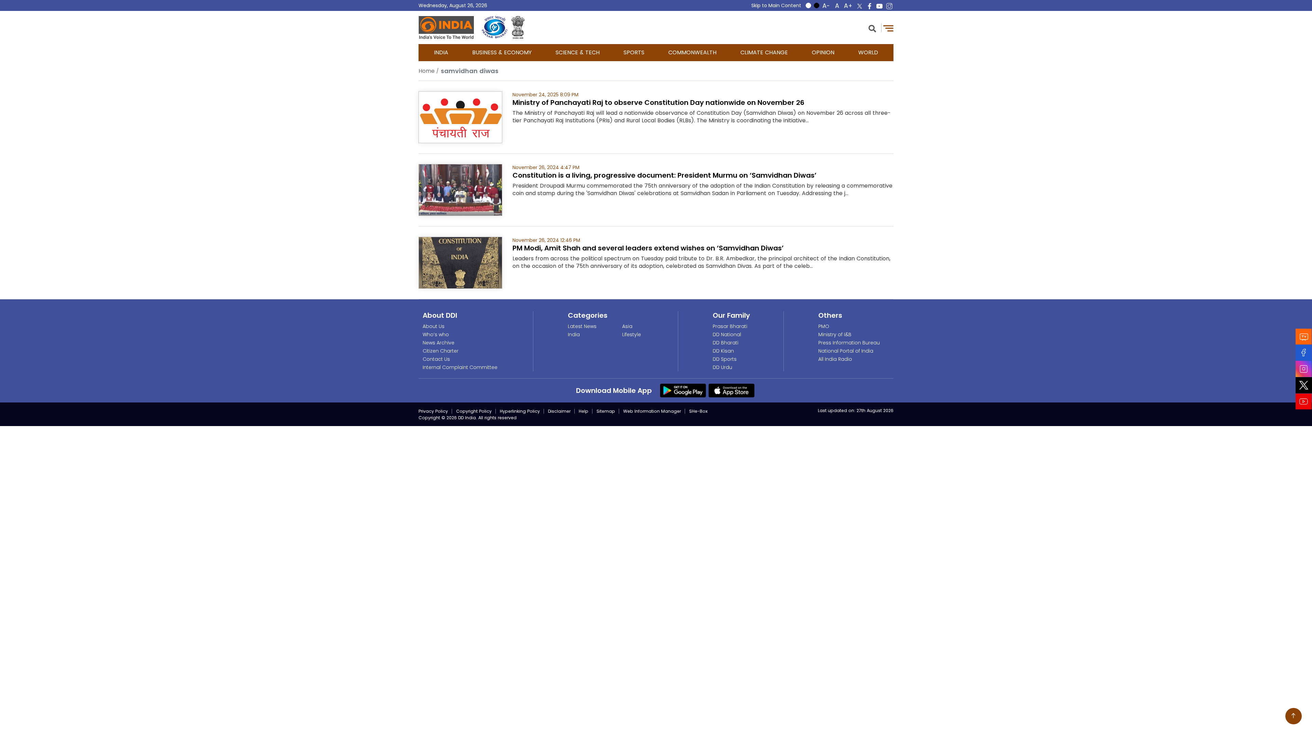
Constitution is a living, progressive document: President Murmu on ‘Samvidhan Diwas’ (664, 175)
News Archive (438, 342)
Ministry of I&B (834, 334)
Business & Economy (502, 52)
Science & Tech (578, 52)
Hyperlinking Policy (520, 411)
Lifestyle (631, 334)
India (441, 52)
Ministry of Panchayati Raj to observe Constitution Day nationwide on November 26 (658, 102)
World (868, 52)
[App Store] (731, 390)
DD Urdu (722, 367)
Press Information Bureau (849, 342)
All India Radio (835, 359)
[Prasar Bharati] (494, 27)
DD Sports (725, 359)
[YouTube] (1304, 402)
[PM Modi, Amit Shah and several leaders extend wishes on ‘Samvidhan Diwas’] (460, 262)
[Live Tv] (1304, 337)
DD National (727, 334)
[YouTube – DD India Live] (879, 6)
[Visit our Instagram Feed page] (1304, 369)
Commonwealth (692, 52)
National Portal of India (845, 350)
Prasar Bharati (730, 326)
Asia (627, 326)
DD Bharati (725, 342)
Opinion (823, 52)
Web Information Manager (652, 411)
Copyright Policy (474, 411)
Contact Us (436, 359)
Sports (634, 52)
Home (427, 71)
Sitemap (606, 411)
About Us (434, 326)
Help (583, 411)
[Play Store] (683, 390)
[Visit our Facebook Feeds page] (1304, 353)
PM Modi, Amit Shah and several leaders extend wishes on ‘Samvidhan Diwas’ (648, 248)
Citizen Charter (441, 350)
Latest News (582, 326)
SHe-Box (698, 411)
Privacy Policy (433, 411)
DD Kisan (723, 350)
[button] (872, 28)
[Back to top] (1293, 716)
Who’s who (436, 334)
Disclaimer (559, 411)
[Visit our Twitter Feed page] (1304, 385)
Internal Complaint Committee (460, 367)
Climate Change (764, 52)
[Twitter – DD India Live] (860, 6)
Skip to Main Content (776, 5)
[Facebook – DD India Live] (869, 6)
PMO (823, 326)
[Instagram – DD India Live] (889, 6)
